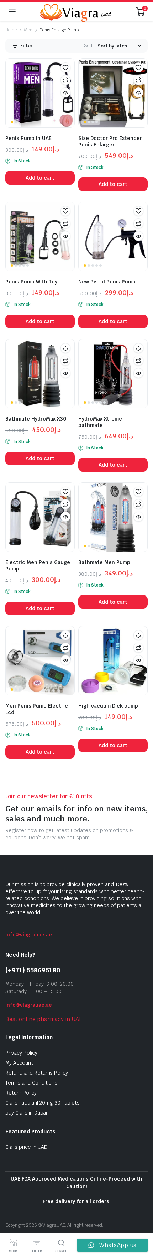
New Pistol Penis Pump (107, 281)
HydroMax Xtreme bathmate (100, 422)
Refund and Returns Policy (36, 1073)
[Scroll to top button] (141, 1225)
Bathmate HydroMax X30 (35, 419)
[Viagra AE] (75, 11)
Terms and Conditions (31, 1083)
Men (28, 30)
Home (11, 30)
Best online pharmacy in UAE (43, 1019)
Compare (65, 80)
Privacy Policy (21, 1053)
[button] (65, 67)
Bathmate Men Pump (104, 562)
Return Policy (21, 1093)
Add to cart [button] (40, 178)
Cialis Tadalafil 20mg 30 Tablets (42, 1103)
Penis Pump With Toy (31, 281)
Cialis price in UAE (26, 1147)
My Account (19, 1063)
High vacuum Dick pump (108, 706)
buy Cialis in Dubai (26, 1113)
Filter (26, 45)
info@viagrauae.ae (28, 934)
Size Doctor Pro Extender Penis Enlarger (110, 141)
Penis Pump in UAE (28, 138)
